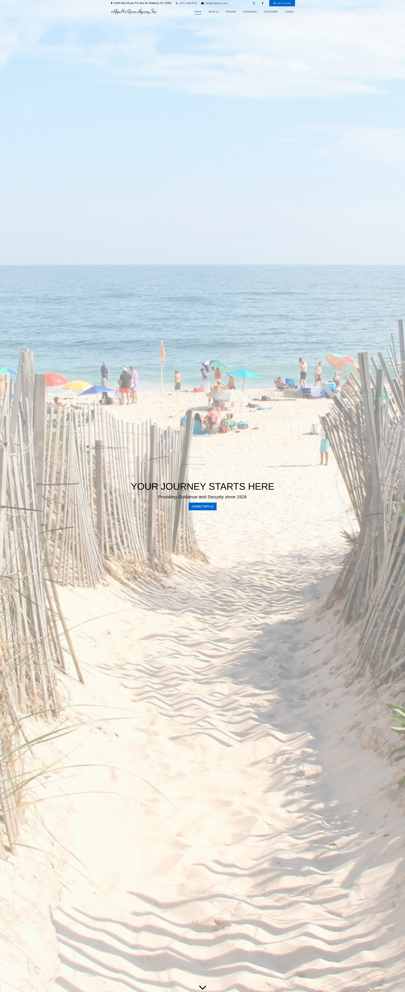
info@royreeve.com (216, 3)
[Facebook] (262, 3)
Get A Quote (284, 3)
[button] (197, 11)
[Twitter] (253, 3)
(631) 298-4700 (188, 3)
